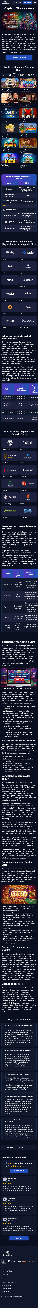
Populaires (5, 75)
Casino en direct (14, 74)
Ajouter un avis (19, 1171)
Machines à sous (31, 74)
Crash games (22, 74)
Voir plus (19, 1238)
